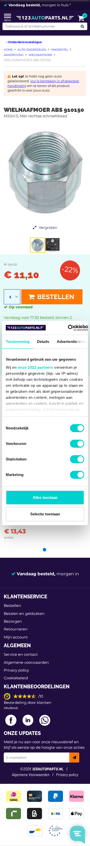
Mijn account (16, 637)
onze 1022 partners (35, 367)
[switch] (77, 444)
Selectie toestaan (45, 514)
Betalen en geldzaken (24, 613)
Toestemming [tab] (18, 341)
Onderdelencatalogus (24, 42)
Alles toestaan (45, 497)
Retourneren (16, 629)
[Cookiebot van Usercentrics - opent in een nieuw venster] (68, 328)
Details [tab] (43, 341)
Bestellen (55, 297)
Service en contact (21, 654)
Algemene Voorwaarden (31, 775)
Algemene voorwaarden (26, 662)
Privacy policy (16, 670)
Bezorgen (13, 621)
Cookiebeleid (16, 678)
